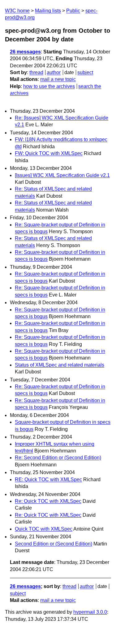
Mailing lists (48, 10)
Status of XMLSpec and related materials (59, 365)
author (54, 72)
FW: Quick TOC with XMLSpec (49, 153)
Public (73, 10)
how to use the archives (49, 86)
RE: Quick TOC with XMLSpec (48, 479)
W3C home (17, 10)
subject (85, 72)
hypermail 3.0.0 (90, 612)
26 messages (25, 51)
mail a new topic (58, 79)
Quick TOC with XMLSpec (43, 529)
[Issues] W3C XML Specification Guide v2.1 (62, 175)
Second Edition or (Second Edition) (53, 543)
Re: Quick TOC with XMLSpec (48, 501)
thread (36, 72)
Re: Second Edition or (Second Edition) (58, 457)
